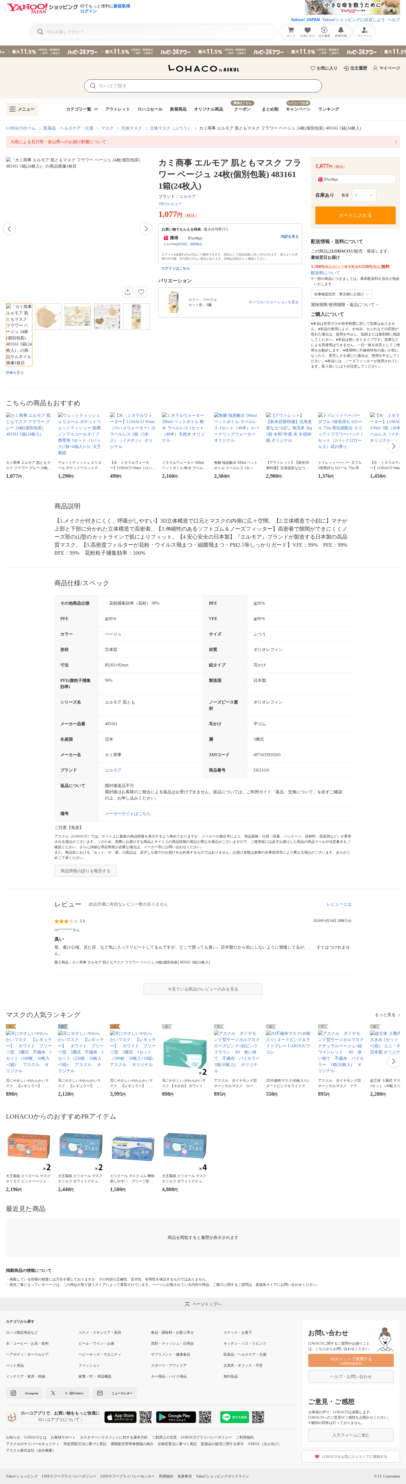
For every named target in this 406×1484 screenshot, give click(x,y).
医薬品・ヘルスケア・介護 (68, 128)
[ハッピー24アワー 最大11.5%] (203, 51)
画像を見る (15, 372)
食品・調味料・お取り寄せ (172, 1332)
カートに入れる (355, 215)
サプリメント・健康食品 (170, 1354)
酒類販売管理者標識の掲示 (132, 1444)
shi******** (63, 930)
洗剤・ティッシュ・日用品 (172, 1343)
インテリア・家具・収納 (25, 1376)
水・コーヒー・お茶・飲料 (27, 1343)
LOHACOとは (35, 1437)
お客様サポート (63, 1437)
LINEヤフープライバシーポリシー (69, 1476)
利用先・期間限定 (190, 244)
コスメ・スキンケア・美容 (99, 1332)
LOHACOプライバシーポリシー (206, 1437)
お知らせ (13, 1437)
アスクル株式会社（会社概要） (31, 1450)
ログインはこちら (175, 268)
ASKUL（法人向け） (264, 1444)
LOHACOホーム (21, 128)
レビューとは (339, 904)
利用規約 (166, 1476)
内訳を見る (290, 236)
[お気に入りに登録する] (141, 292)
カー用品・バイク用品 (169, 1376)
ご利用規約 (245, 1437)
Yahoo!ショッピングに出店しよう (353, 19)
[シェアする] (127, 292)
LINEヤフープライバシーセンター (127, 1476)
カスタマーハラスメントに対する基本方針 (114, 1437)
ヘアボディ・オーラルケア (27, 1354)
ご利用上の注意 (164, 1437)
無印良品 (231, 1376)
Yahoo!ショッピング (22, 1476)
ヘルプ (394, 19)
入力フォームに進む (351, 1435)
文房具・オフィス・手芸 (243, 1365)
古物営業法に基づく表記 (177, 1444)
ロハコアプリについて (59, 1419)
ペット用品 (15, 1365)
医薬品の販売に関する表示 (222, 1444)
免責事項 (184, 1476)
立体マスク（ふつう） (170, 128)
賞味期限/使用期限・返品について (342, 304)
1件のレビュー (170, 204)
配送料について (325, 273)
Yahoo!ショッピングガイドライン (222, 1476)
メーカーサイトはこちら (128, 813)
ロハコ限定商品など (22, 1332)
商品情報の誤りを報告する (86, 871)
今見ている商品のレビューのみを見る (203, 989)
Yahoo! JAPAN (305, 19)
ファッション (89, 1365)
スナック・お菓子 (238, 1332)
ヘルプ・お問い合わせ (351, 1376)
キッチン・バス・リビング (245, 1343)
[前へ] (9, 228)
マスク (107, 128)
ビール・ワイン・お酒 (96, 1343)
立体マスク (131, 128)
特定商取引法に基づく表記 (85, 1444)
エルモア (187, 196)
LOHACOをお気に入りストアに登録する (354, 1457)
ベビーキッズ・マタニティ (99, 1354)
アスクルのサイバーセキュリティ (32, 1444)
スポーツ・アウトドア (169, 1365)
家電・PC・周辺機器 (94, 1376)
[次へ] (145, 228)
